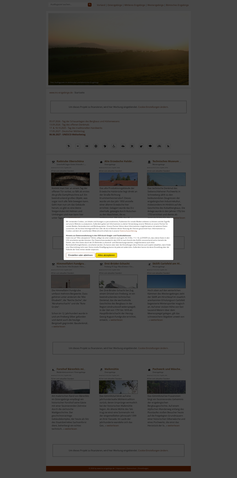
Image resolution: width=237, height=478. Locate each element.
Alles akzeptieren (106, 255)
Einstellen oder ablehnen (80, 255)
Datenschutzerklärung (128, 231)
